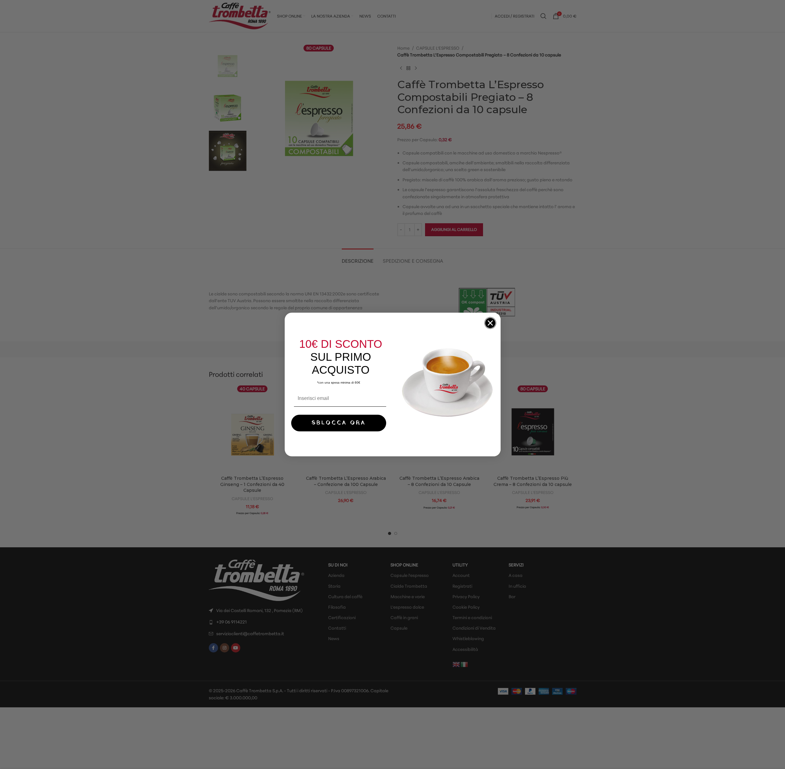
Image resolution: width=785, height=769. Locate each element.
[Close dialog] (490, 323)
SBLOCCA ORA (338, 423)
